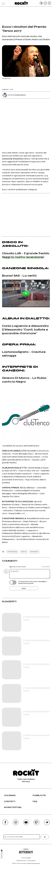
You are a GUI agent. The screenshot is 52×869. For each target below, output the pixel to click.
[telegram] (47, 822)
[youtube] (26, 822)
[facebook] (5, 822)
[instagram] (15, 822)
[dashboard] (49, 3)
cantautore (34, 552)
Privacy (2, 855)
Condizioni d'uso (21, 860)
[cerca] (45, 3)
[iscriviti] (45, 837)
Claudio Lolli (6, 78)
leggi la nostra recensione (23, 257)
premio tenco (12, 552)
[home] (21, 3)
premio (23, 552)
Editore (23, 850)
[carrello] (41, 3)
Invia (24, 588)
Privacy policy (31, 860)
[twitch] (36, 822)
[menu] (2, 3)
